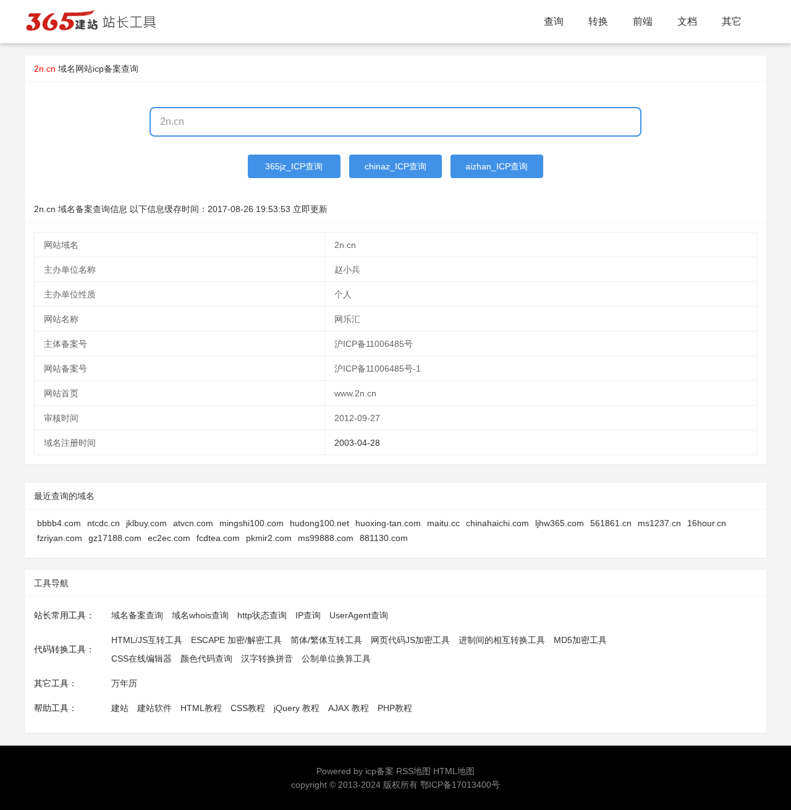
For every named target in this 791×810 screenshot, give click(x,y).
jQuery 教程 (296, 708)
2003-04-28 (357, 443)
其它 (732, 21)
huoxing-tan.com (388, 523)
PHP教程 (395, 708)
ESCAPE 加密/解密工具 (236, 640)
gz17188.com (115, 538)
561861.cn (611, 523)
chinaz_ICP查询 (395, 166)
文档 (687, 21)
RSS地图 (413, 771)
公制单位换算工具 (336, 658)
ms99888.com (325, 538)
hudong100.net (319, 523)
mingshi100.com (251, 523)
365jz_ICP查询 (294, 166)
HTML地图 (454, 771)
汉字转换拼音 (267, 658)
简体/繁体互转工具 (326, 640)
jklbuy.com (146, 523)
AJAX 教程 (348, 708)
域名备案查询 (137, 615)
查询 (554, 21)
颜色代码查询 (206, 658)
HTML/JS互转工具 (146, 640)
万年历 (124, 683)
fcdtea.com (218, 538)
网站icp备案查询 (106, 69)
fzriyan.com (59, 538)
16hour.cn (706, 523)
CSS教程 (248, 708)
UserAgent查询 (358, 615)
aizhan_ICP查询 (496, 166)
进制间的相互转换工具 (502, 640)
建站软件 (154, 708)
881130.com (384, 538)
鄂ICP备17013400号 (460, 785)
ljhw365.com (559, 523)
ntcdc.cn (103, 523)
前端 (643, 21)
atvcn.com (193, 523)
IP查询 (308, 615)
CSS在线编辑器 (141, 658)
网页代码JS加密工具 (410, 640)
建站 (120, 708)
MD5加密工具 (580, 640)
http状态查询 (262, 615)
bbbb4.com (59, 523)
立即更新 (310, 209)
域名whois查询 (200, 615)
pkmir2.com (269, 538)
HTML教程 (201, 708)
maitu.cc (443, 523)
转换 (598, 21)
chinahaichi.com (497, 523)
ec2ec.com (169, 538)
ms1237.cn (659, 523)
